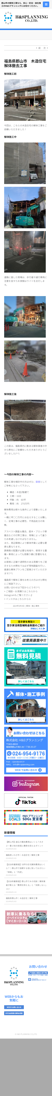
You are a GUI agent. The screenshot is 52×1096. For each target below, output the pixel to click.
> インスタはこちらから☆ (17, 599)
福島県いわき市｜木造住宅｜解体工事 (22, 855)
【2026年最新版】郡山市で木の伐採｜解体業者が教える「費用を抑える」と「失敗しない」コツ (26, 885)
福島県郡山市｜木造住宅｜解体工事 (21, 898)
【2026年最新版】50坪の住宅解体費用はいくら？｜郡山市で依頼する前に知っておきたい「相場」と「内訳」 (25, 868)
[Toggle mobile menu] (46, 4)
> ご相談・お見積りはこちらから (21, 591)
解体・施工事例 (32, 606)
